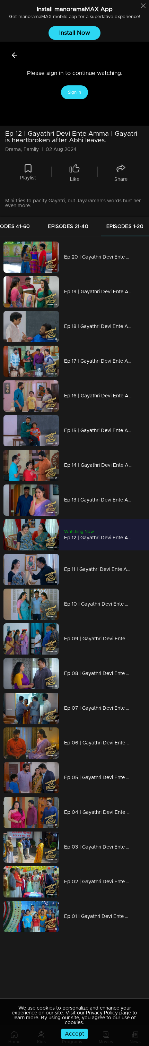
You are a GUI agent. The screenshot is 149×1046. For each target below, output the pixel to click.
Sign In (74, 92)
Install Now (74, 33)
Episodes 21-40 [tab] (68, 226)
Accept (74, 1034)
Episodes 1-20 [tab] (124, 226)
